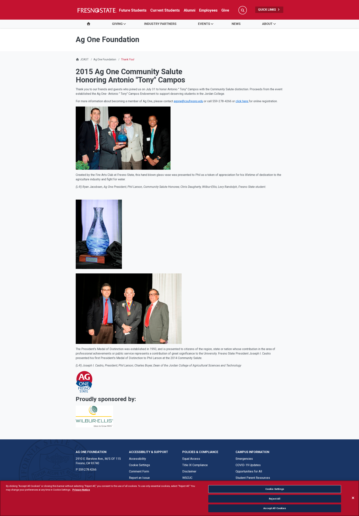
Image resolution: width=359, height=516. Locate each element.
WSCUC (187, 478)
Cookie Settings (139, 465)
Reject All (274, 498)
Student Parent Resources (253, 478)
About (267, 24)
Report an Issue (139, 478)
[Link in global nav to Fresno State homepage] (97, 10)
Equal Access (191, 458)
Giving (117, 24)
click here (242, 101)
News (236, 24)
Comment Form (139, 471)
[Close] (353, 498)
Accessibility (137, 458)
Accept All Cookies (274, 508)
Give (225, 10)
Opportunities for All (249, 471)
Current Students (165, 10)
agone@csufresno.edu (188, 101)
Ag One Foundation (104, 59)
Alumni (189, 10)
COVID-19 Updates (248, 465)
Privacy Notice (81, 489)
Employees (208, 10)
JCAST (84, 59)
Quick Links (267, 9)
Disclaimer (189, 471)
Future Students (133, 10)
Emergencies (244, 458)
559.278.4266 (87, 469)
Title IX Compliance (195, 465)
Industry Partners (160, 24)
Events (204, 24)
